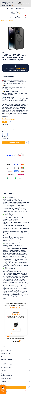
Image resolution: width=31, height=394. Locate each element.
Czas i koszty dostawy (6, 364)
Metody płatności (5, 363)
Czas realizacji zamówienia (8, 366)
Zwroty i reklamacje (6, 367)
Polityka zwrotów (5, 374)
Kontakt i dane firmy (6, 350)
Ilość (3, 131)
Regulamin (3, 377)
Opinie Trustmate (5, 352)
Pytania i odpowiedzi (6, 375)
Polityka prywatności (6, 378)
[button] (10, 307)
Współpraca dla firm (6, 353)
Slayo (2, 20)
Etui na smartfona (9, 20)
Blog (2, 356)
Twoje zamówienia (5, 385)
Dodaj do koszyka (14, 142)
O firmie (3, 355)
